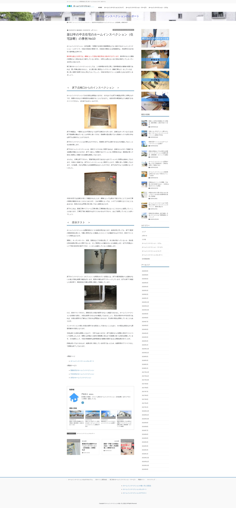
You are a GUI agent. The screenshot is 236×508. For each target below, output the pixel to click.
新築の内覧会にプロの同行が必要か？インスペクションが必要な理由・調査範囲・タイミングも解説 (124, 424)
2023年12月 (145, 349)
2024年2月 (145, 341)
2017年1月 (145, 407)
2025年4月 (145, 286)
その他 (144, 239)
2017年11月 (145, 376)
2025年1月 (145, 298)
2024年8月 (145, 317)
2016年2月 (145, 450)
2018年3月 (145, 360)
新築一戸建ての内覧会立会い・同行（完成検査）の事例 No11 (111, 446)
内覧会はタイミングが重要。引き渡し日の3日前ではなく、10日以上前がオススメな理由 (159, 184)
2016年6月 (145, 434)
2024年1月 (145, 345)
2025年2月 (145, 294)
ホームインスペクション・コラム (76, 418)
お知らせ (144, 235)
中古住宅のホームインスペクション (82, 374)
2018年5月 (145, 356)
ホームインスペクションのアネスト (135, 493)
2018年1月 (145, 368)
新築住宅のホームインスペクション (82, 370)
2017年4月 (145, 403)
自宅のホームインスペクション (81, 377)
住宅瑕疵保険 (146, 259)
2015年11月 (145, 461)
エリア (144, 231)
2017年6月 (145, 395)
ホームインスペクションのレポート (123, 30)
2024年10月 (145, 310)
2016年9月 (145, 422)
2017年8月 (145, 387)
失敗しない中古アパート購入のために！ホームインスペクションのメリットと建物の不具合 (92, 424)
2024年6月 (145, 325)
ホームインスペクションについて (151, 251)
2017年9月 (145, 384)
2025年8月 (145, 275)
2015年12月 (145, 457)
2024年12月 (145, 302)
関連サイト (141, 479)
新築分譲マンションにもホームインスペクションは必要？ (108, 422)
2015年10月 (145, 465)
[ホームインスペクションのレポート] (73, 447)
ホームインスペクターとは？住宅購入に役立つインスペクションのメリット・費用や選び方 (158, 204)
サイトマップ (151, 479)
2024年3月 (145, 337)
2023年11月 (145, 352)
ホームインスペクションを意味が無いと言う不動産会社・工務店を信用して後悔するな (158, 163)
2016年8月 (145, 426)
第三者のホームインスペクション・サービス (123, 479)
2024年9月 (145, 313)
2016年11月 (145, 415)
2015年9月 (145, 469)
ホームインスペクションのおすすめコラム (80, 479)
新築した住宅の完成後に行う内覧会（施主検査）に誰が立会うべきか (76, 423)
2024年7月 (145, 321)
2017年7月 (145, 391)
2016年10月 (145, 419)
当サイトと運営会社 (101, 479)
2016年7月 (145, 430)
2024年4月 (145, 333)
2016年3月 (145, 446)
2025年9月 (145, 271)
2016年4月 (145, 442)
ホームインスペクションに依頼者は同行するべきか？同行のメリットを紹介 (158, 173)
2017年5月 (145, 399)
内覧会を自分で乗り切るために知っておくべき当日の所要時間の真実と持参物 (158, 194)
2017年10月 (145, 380)
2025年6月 (145, 278)
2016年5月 (145, 438)
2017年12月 (145, 372)
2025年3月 (145, 290)
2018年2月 (145, 364)
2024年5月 (145, 329)
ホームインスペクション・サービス (108, 418)
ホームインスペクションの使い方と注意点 (137, 485)
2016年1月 (145, 454)
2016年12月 (145, 411)
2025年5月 (145, 282)
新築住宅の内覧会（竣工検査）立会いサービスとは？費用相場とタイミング (158, 215)
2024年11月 (145, 306)
